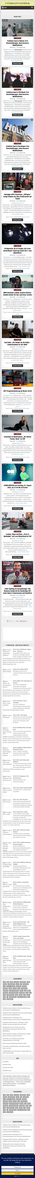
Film (4, 986)
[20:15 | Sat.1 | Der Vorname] (7, 807)
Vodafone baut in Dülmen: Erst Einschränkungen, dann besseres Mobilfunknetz (17, 43)
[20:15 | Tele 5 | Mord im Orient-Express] (7, 838)
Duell (17, 984)
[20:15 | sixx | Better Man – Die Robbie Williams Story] (7, 930)
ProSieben (22, 993)
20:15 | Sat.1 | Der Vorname (20, 799)
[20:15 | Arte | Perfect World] (7, 677)
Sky (24, 995)
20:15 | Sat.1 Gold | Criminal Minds (22, 787)
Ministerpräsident (14, 990)
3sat (4, 982)
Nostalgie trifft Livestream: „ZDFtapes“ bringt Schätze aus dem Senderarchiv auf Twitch (17, 196)
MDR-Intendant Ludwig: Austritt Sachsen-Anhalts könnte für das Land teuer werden (17, 294)
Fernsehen (18, 38)
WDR (4, 999)
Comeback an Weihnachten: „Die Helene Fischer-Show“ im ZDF (17, 438)
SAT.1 (4, 995)
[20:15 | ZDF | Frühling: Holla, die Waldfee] (7, 870)
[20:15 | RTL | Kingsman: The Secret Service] (7, 784)
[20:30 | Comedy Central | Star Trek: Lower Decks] (7, 944)
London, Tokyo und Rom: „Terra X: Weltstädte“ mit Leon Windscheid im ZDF (18, 535)
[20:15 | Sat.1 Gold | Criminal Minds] (7, 795)
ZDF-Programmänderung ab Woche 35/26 (17, 391)
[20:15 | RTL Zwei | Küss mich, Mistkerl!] (7, 768)
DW (21, 984)
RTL (30, 993)
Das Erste (16, 982)
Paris (29, 990)
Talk (4, 997)
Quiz (27, 993)
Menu (5, 7)
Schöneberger (10, 995)
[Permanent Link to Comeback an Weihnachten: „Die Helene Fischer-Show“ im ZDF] (17, 423)
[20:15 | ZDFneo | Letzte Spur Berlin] (7, 890)
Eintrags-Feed (7, 1064)
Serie (16, 995)
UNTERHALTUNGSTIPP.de (17, 3)
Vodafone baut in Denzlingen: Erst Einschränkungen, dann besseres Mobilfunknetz (17, 148)
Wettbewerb (10, 999)
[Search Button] (32, 8)
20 (17, 621)
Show (20, 995)
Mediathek (5, 990)
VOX (29, 997)
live (19, 988)
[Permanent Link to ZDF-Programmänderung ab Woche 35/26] (17, 378)
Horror (24, 986)
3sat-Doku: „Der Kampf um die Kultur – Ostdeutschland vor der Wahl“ (17, 343)
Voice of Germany (22, 997)
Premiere (5, 993)
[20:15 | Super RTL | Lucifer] (7, 820)
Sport (28, 995)
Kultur (14, 988)
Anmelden (6, 1061)
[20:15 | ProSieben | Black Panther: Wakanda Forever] (7, 755)
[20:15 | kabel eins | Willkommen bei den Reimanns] (7, 910)
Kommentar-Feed (8, 1067)
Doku (28, 982)
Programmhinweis (13, 993)
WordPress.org (7, 1070)
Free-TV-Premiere (11, 986)
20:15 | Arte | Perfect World (20, 669)
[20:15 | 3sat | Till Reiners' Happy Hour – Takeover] (7, 657)
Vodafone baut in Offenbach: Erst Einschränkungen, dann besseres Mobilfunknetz (17, 94)
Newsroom (11, 49)
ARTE (11, 982)
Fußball (19, 986)
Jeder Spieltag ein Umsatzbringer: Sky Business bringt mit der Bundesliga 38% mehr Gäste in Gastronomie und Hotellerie (17, 591)
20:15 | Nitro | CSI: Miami (20, 715)
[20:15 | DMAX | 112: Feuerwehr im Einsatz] (7, 689)
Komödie (5, 988)
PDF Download (18, 49)
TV (7, 997)
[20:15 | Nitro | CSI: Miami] (7, 723)
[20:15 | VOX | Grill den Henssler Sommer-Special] (7, 850)
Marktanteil (24, 988)
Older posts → (24, 621)
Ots (25, 990)
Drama (4, 984)
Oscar (21, 990)
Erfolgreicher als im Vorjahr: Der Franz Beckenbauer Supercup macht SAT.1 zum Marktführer (17, 250)
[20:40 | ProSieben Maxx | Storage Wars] (7, 964)
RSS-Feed (13, 47)
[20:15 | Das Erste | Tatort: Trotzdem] (7, 708)
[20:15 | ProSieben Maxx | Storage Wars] (7, 735)
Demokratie (22, 982)
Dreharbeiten (11, 984)
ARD (8, 982)
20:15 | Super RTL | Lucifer (20, 812)
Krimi (10, 988)
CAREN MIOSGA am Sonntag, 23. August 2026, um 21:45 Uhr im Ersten (17, 486)
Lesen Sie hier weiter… (17, 60)
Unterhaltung (13, 997)
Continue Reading (18, 63)
